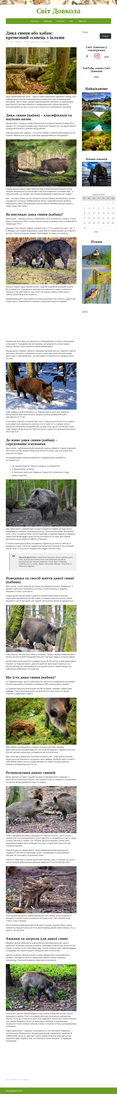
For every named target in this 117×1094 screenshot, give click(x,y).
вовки (73, 948)
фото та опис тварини (42, 42)
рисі (39, 948)
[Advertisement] (41, 322)
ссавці (32, 42)
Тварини (82, 21)
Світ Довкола (59, 11)
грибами (9, 691)
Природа (48, 21)
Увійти (85, 312)
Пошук (85, 32)
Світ (71, 21)
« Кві (96, 232)
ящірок (48, 759)
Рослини (60, 21)
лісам (24, 536)
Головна (35, 21)
